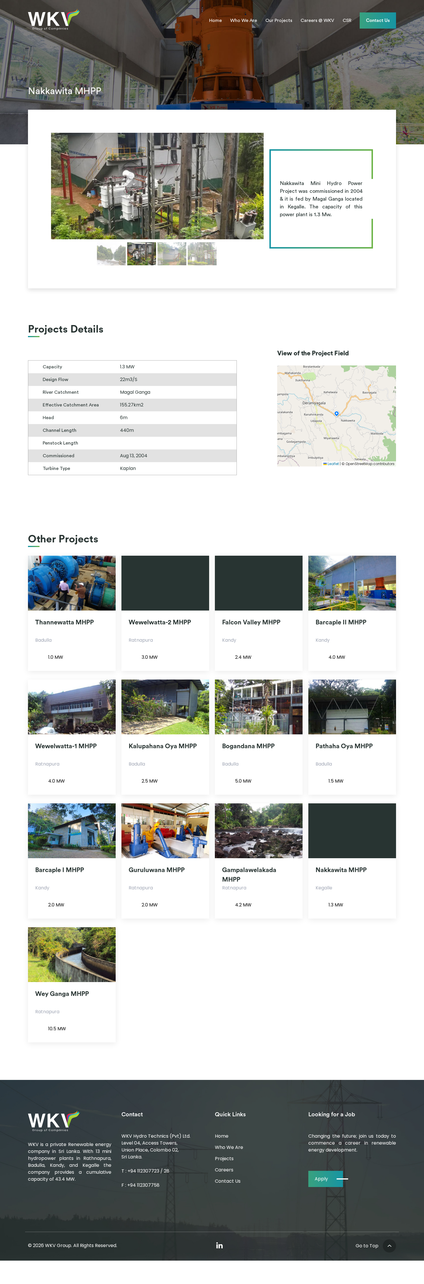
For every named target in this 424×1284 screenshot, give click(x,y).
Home (215, 20)
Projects (224, 1158)
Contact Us (378, 20)
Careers (224, 1170)
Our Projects (278, 20)
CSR (347, 20)
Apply (321, 1178)
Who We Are (243, 20)
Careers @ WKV (317, 20)
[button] (336, 413)
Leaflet (333, 463)
